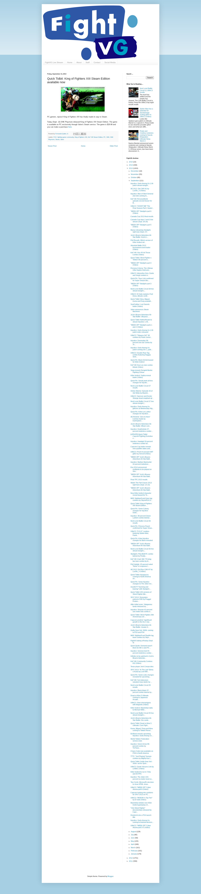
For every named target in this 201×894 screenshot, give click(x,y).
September (135, 181)
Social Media (110, 62)
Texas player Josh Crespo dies (142, 667)
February (134, 851)
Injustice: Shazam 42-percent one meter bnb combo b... (141, 611)
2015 (131, 162)
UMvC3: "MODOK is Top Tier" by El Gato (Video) (141, 799)
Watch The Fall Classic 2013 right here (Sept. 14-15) (141, 484)
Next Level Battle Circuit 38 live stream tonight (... (142, 290)
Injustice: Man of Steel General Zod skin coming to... (142, 195)
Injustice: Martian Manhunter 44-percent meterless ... (141, 463)
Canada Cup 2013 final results (142, 216)
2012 (131, 858)
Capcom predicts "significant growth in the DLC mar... (141, 621)
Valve (62, 139)
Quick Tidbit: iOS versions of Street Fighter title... (141, 593)
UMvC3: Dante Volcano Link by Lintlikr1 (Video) (142, 768)
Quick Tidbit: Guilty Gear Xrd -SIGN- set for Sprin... (141, 762)
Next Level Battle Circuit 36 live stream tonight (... (142, 550)
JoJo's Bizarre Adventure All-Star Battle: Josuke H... (141, 626)
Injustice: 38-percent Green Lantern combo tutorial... (141, 517)
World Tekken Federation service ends (140, 740)
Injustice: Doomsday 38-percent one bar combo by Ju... (141, 343)
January (134, 854)
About (78, 62)
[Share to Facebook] (82, 133)
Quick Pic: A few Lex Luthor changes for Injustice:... (141, 413)
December (135, 171)
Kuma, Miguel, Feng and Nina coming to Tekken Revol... (142, 729)
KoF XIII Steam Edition (95, 137)
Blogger (110, 876)
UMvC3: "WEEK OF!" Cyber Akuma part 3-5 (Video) (141, 826)
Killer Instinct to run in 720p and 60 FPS (141, 773)
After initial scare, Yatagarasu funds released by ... (141, 605)
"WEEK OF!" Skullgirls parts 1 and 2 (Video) (141, 326)
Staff (88, 62)
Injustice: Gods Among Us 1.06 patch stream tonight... (142, 184)
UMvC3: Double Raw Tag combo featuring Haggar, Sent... (141, 355)
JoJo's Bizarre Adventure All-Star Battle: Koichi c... (141, 236)
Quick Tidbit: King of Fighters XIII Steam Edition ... (141, 504)
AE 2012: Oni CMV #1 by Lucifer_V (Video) (140, 190)
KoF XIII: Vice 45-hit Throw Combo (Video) (140, 253)
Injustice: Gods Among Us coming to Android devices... (142, 821)
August (133, 832)
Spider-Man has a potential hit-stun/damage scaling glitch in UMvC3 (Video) (146, 113)
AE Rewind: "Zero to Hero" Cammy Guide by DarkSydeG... (140, 419)
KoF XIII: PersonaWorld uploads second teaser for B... (141, 201)
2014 (131, 165)
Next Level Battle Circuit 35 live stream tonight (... (142, 714)
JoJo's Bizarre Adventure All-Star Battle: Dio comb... (141, 719)
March (133, 848)
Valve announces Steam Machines (140, 310)
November (135, 174)
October (134, 177)
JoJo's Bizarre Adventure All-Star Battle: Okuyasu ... (141, 316)
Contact (97, 62)
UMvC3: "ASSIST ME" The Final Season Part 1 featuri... (142, 207)
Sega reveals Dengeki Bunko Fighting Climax (141, 371)
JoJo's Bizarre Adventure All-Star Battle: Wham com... (141, 425)
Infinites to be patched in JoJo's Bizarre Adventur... (142, 657)
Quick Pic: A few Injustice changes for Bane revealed (142, 539)
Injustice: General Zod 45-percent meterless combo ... (142, 652)
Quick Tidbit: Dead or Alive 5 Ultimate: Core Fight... (141, 724)
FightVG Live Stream (54, 62)
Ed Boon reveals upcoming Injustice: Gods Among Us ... (142, 735)
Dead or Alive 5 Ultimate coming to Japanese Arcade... (139, 698)
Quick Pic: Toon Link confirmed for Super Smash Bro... (142, 279)
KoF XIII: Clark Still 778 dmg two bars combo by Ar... (141, 560)
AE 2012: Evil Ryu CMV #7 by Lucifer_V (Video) (142, 570)
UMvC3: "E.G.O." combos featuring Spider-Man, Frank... (140, 533)
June (133, 838)
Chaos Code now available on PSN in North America (142, 752)
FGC (55, 137)
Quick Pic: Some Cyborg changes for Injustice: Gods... (140, 511)
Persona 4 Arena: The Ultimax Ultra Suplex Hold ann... (142, 269)
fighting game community (66, 137)
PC (105, 137)
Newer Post (52, 146)
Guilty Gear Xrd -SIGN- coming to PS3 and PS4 (142, 631)
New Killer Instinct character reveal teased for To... (141, 494)
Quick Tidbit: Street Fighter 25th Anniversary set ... (142, 616)
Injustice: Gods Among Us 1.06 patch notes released (142, 331)
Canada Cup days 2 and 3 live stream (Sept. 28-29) (142, 221)
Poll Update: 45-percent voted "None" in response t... (142, 565)
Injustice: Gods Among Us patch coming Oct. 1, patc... (141, 349)
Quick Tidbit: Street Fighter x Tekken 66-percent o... (141, 259)
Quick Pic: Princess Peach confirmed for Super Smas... (142, 527)
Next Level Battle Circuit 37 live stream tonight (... (142, 402)
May (132, 841)
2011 (131, 861)
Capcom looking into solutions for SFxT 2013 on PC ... (142, 793)
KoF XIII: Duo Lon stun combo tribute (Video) (142, 366)
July (132, 835)
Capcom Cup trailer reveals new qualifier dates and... (141, 448)
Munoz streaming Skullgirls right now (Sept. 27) (141, 231)
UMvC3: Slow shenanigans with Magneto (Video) (141, 704)
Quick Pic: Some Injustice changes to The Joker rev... (141, 583)
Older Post (114, 146)
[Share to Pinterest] (85, 133)
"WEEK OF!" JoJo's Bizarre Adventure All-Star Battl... (141, 458)
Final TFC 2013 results (139, 480)
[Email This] (74, 133)
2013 (131, 168)
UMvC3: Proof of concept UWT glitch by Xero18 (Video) (142, 453)
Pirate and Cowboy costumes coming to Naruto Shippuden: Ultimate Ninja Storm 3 (146, 136)
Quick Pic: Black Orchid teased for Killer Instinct (142, 361)
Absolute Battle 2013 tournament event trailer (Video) (140, 247)
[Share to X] (79, 133)
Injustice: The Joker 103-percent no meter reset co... (142, 778)
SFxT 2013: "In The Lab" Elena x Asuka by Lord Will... (142, 671)
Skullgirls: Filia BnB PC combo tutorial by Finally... (142, 555)
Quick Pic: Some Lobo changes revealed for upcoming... (142, 676)
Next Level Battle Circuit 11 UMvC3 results (146, 90)
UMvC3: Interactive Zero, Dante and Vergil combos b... (142, 274)
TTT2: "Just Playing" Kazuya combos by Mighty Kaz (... (141, 757)
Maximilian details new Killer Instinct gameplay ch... (141, 804)
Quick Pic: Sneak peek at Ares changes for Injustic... (142, 382)
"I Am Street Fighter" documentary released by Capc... (141, 810)
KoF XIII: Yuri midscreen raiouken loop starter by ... (141, 681)
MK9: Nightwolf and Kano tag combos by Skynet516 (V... (141, 499)
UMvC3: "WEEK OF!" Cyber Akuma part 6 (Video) (141, 788)
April (133, 844)
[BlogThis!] (77, 133)
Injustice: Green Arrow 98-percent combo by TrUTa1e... (140, 746)
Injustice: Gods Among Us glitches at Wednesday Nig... (142, 407)
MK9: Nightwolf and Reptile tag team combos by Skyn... (142, 636)
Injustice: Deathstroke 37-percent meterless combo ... (142, 430)
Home (69, 62)
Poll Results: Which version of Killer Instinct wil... (142, 241)
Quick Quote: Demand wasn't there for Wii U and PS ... (141, 647)
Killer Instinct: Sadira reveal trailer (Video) (141, 376)
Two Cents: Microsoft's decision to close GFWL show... (142, 783)
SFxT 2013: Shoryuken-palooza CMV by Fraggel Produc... (141, 599)
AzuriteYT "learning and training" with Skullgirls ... (141, 588)
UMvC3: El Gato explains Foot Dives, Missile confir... (142, 295)
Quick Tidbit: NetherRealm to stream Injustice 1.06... (141, 321)
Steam (57, 139)
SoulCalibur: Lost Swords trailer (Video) (140, 305)
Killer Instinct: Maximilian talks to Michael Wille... (142, 709)
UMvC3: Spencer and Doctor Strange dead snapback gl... (142, 397)
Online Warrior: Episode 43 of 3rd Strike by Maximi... (141, 392)
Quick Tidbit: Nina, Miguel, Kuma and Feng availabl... (141, 300)
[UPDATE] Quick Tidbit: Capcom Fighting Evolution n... (142, 436)
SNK (107, 137)
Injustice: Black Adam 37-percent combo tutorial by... (141, 691)
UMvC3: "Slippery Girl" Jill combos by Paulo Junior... (141, 336)
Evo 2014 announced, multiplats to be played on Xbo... (141, 469)
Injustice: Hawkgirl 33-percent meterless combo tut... (142, 442)
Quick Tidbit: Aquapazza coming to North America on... (141, 577)
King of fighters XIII (81, 137)
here (70, 127)
